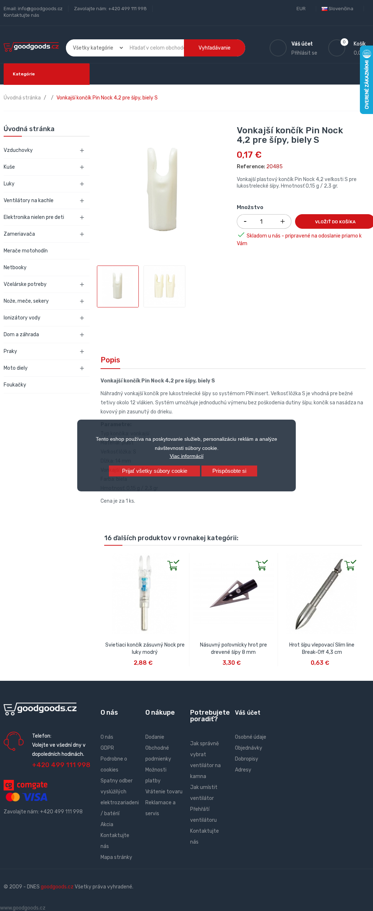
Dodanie (154, 737)
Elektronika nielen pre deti (34, 217)
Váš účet (247, 712)
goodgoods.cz (57, 887)
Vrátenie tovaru (163, 792)
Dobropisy (246, 759)
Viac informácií (187, 456)
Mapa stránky (116, 857)
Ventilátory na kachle (29, 200)
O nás (107, 737)
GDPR (107, 748)
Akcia (107, 824)
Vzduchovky (18, 150)
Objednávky (248, 748)
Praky (10, 351)
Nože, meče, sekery (26, 301)
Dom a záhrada (21, 334)
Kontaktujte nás (21, 15)
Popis (110, 360)
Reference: (251, 167)
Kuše (9, 167)
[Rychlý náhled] (110, 559)
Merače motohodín (26, 251)
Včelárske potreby (25, 284)
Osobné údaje (250, 737)
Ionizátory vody (22, 318)
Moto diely (16, 368)
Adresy (243, 770)
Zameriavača (19, 234)
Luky (9, 184)
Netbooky (15, 267)
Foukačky (15, 385)
